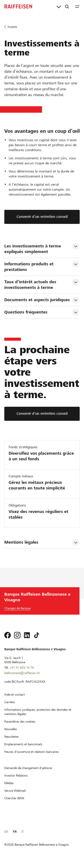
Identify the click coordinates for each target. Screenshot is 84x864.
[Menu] (77, 6)
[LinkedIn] (27, 635)
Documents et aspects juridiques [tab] (37, 299)
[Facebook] (7, 635)
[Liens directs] (58, 6)
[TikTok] (36, 635)
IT (22, 831)
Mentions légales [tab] (21, 542)
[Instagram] (17, 635)
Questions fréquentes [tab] (25, 312)
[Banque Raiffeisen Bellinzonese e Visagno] (18, 6)
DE (6, 831)
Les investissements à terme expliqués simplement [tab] (33, 249)
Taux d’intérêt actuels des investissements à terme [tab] (31, 284)
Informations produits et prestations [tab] (29, 266)
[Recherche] (67, 6)
